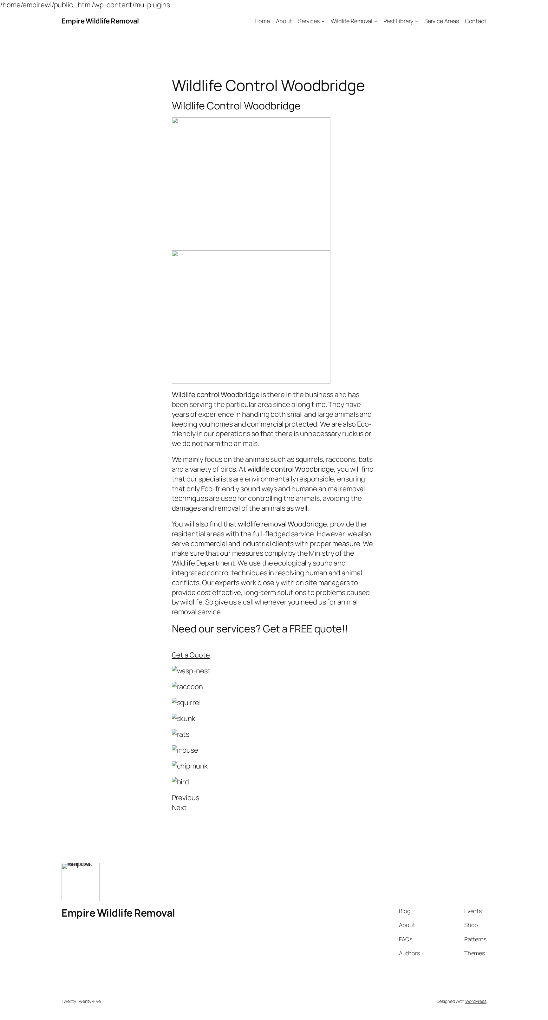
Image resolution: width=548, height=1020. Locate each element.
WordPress (475, 1001)
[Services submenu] (323, 21)
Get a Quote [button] (191, 655)
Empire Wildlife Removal (100, 21)
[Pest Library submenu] (416, 21)
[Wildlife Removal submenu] (375, 21)
